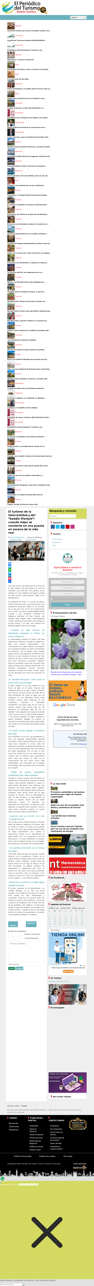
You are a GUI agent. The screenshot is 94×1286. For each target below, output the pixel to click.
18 (55, 921)
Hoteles (18, 26)
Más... (17, 64)
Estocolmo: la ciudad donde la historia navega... (27, 195)
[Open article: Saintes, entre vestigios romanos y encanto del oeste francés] (11, 374)
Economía (19, 35)
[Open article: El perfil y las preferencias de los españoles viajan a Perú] (11, 180)
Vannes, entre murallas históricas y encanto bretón (28, 147)
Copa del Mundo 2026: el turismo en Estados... (26, 166)
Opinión (18, 55)
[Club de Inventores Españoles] (68, 691)
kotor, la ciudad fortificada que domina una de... (27, 359)
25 (55, 924)
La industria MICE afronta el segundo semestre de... (29, 156)
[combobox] (62, 516)
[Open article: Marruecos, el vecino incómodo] (11, 55)
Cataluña (18, 84)
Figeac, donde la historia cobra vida (22, 504)
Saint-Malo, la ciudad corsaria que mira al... (25, 495)
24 (50, 924)
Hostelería (19, 383)
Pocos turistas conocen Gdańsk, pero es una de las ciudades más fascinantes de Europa (67, 828)
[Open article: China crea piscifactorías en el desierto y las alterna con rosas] (11, 93)
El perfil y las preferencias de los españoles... (26, 185)
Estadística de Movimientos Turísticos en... (25, 50)
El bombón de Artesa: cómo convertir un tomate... (28, 69)
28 (71, 924)
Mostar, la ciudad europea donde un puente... (26, 350)
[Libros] (68, 844)
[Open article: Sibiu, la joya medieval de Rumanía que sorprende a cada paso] (11, 364)
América (18, 161)
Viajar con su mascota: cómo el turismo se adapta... (29, 253)
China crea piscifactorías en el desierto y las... (26, 98)
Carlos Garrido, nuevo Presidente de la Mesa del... (28, 137)
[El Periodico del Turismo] (24, 7)
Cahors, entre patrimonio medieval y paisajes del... (28, 330)
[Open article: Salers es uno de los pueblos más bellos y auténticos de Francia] (11, 470)
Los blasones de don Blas (18, 79)
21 (71, 921)
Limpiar (19, 968)
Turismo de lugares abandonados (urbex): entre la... (29, 243)
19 (60, 921)
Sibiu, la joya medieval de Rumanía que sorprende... (29, 369)
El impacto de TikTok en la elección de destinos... (28, 214)
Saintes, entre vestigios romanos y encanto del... (27, 379)
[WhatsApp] (26, 569)
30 (82, 924)
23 (82, 921)
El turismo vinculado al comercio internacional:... (27, 205)
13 (65, 919)
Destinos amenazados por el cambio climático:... (27, 234)
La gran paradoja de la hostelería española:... (26, 388)
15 (76, 919)
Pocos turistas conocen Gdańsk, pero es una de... (28, 176)
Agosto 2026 (65, 908)
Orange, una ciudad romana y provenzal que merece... (30, 456)
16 (82, 919)
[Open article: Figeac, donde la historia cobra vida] (11, 499)
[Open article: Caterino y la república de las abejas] (11, 403)
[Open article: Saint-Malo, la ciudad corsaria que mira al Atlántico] (11, 490)
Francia (18, 142)
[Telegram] (26, 572)
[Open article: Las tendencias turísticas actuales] (11, 335)
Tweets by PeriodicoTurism (59, 981)
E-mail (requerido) (31, 938)
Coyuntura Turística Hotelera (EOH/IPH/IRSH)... (26, 40)
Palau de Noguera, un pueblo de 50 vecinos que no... (29, 89)
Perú (17, 180)
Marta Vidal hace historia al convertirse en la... (26, 127)
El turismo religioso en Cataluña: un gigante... (26, 398)
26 (60, 924)
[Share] (26, 581)
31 (49, 927)
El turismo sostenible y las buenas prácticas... (26, 437)
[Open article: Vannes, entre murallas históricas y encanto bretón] (11, 142)
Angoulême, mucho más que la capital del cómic (27, 466)
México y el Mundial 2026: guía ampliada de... (26, 282)
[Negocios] (68, 994)
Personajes (19, 122)
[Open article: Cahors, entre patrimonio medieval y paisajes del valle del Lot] (11, 325)
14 (71, 919)
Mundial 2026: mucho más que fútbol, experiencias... (29, 311)
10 (49, 919)
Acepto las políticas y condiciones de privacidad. (68, 599)
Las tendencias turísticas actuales (21, 340)
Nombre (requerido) (32, 934)
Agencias (19, 151)
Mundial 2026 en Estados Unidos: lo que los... (26, 292)
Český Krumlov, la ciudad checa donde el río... (26, 446)
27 (66, 924)
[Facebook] (26, 563)
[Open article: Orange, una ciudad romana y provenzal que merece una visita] (11, 451)
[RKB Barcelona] (68, 892)
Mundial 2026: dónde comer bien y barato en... (26, 301)
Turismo (18, 200)
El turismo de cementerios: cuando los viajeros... (27, 263)
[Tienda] (68, 953)
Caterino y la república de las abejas (22, 408)
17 (49, 921)
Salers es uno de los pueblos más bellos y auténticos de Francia (67, 806)
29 (77, 924)
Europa (18, 190)
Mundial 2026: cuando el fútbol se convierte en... (27, 321)
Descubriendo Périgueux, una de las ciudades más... (29, 485)
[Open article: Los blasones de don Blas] (11, 74)
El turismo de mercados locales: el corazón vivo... (28, 224)
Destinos (18, 171)
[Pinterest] (26, 578)
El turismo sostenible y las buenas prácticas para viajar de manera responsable (67, 794)
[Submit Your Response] (24, 1284)
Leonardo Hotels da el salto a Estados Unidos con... (29, 31)
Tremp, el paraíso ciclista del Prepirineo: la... (25, 108)
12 (60, 919)
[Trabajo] (68, 1082)
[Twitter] (26, 566)
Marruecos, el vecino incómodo (20, 60)
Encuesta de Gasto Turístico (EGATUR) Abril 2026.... (28, 417)
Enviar (11, 968)
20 (66, 921)
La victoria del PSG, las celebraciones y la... (25, 272)
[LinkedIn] (26, 575)
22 (77, 921)
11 (54, 919)
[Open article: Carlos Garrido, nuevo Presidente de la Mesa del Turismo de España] (11, 132)
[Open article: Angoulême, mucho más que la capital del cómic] (11, 461)
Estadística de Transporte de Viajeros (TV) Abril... (28, 118)
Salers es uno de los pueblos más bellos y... (25, 475)
